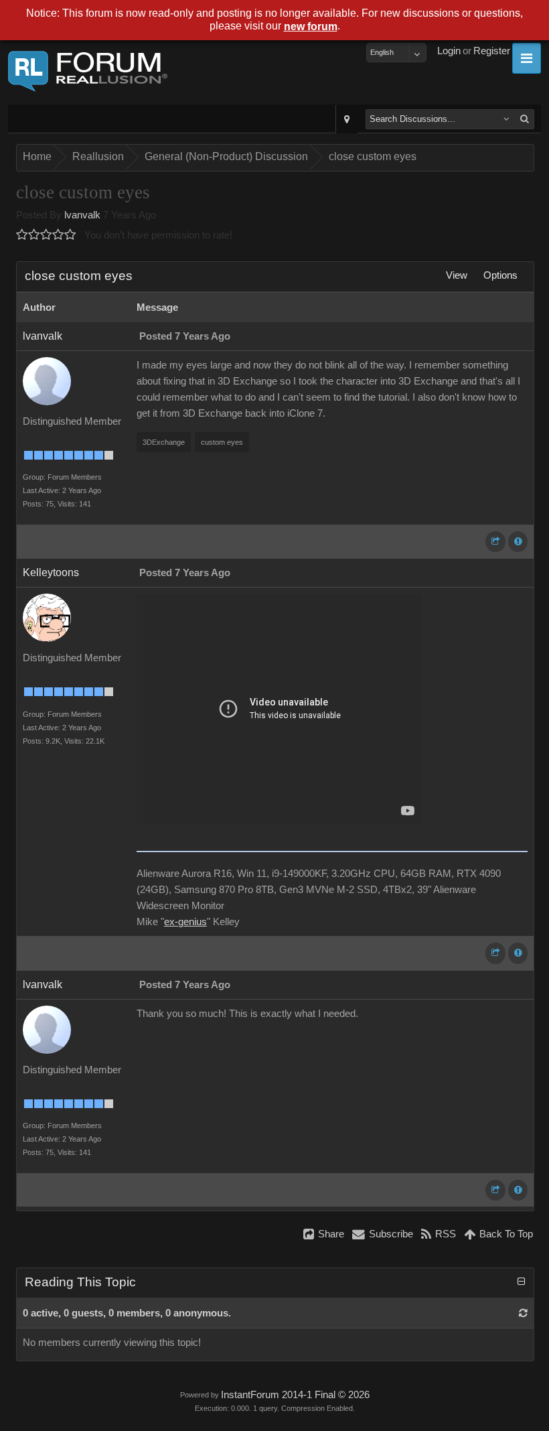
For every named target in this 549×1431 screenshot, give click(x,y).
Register (491, 51)
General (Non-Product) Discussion (226, 156)
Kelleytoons (51, 572)
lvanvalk (82, 215)
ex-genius (185, 921)
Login (449, 51)
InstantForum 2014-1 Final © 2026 (295, 1394)
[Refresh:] (523, 1313)
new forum (310, 26)
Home (37, 156)
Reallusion (98, 156)
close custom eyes (372, 156)
